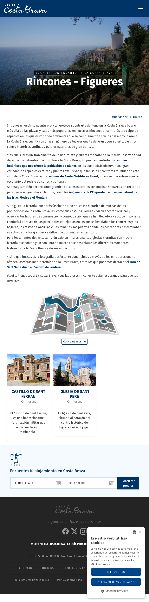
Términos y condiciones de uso (32, 579)
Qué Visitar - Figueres (127, 117)
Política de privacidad (69, 579)
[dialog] (116, 562)
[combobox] (134, 532)
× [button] (139, 531)
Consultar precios (128, 483)
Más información (100, 564)
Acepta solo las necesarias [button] (116, 582)
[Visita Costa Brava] (24, 8)
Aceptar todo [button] (116, 571)
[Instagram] (83, 533)
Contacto (25, 568)
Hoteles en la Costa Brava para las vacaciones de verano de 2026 (74, 556)
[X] (74, 533)
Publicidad (48, 568)
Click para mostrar (74, 341)
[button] (116, 591)
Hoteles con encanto (79, 568)
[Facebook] (65, 533)
